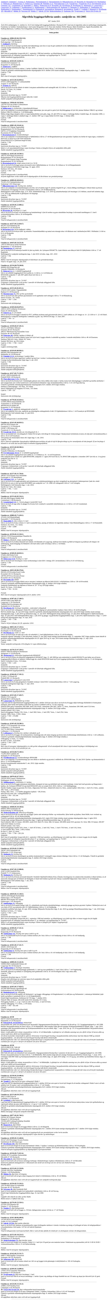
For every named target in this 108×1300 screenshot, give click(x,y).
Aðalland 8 (4, 2)
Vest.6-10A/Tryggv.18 (93, 11)
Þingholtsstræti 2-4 (29, 9)
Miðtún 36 (17, 11)
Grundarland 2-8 (17, 5)
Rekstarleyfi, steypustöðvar (45, 9)
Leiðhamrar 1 (16, 7)
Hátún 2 (36, 5)
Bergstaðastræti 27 (42, 2)
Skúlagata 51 (74, 7)
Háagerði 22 (94, 9)
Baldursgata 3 (30, 2)
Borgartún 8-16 (91, 2)
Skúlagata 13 (65, 7)
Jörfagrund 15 (88, 5)
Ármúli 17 (77, 9)
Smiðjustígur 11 (85, 7)
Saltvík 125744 (44, 11)
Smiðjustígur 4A (96, 7)
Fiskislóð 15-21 (48, 4)
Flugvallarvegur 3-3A (61, 4)
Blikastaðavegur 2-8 (69, 2)
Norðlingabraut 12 (28, 7)
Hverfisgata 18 (67, 5)
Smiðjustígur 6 (6, 9)
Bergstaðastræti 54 (55, 2)
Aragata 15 (21, 2)
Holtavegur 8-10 (45, 5)
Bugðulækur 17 (9, 248)
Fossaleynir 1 (73, 4)
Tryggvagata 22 (79, 11)
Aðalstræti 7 (13, 2)
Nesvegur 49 (25, 11)
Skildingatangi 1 (40, 7)
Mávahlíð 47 (8, 11)
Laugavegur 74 (6, 7)
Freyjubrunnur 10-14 (99, 4)
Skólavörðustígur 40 (53, 7)
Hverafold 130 (56, 5)
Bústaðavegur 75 (18, 4)
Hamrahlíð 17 (28, 5)
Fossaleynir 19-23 (85, 4)
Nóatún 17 (34, 11)
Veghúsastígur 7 (16, 9)
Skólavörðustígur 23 (56, 11)
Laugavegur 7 (98, 5)
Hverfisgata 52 (78, 5)
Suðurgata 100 (69, 11)
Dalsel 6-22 (29, 4)
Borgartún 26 (81, 2)
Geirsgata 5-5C (6, 5)
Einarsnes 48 (38, 4)
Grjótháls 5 (85, 9)
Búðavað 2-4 (7, 4)
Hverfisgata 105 (9, 1144)
